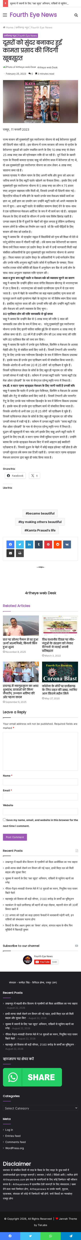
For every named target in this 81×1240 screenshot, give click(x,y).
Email (7, 790)
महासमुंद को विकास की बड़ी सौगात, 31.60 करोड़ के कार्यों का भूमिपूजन (39, 898)
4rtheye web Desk (47, 67)
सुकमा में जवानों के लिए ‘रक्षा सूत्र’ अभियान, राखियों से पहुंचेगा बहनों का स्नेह (45, 3)
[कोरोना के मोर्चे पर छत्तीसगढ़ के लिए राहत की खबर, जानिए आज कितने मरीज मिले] (60, 672)
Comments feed (15, 1142)
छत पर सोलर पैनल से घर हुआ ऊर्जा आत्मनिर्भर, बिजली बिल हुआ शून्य (20, 643)
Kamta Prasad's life (41, 530)
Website (8, 805)
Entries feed (12, 1135)
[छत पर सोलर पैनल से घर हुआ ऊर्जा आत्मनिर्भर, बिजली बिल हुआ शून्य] (21, 625)
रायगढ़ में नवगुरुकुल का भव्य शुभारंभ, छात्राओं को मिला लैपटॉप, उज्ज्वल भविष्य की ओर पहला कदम (20, 691)
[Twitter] (20, 544)
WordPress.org (14, 1148)
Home (9, 27)
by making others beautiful (41, 522)
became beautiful (41, 513)
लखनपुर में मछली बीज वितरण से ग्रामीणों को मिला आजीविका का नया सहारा (41, 862)
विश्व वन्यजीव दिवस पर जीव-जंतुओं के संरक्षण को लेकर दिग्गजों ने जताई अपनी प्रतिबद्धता (58, 645)
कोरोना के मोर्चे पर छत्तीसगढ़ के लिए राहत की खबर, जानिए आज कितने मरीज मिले (59, 690)
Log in (9, 1129)
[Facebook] (10, 544)
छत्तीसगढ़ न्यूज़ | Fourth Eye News (34, 27)
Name (7, 775)
